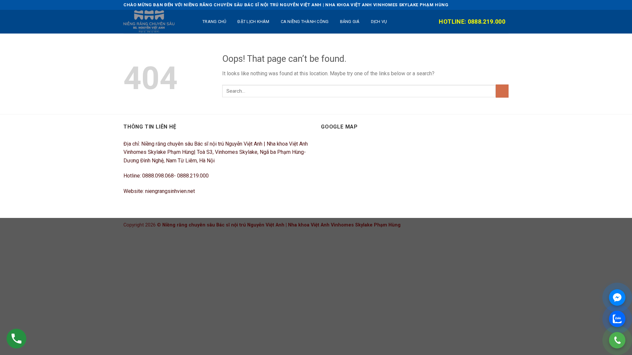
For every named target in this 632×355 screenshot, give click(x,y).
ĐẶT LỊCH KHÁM (253, 21)
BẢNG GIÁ (350, 21)
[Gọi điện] (617, 340)
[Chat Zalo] (617, 319)
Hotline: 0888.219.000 (472, 21)
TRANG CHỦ (214, 21)
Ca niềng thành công (305, 21)
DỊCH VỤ (379, 21)
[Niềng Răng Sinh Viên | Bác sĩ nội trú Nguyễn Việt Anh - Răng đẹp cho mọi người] (156, 22)
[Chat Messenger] (617, 297)
